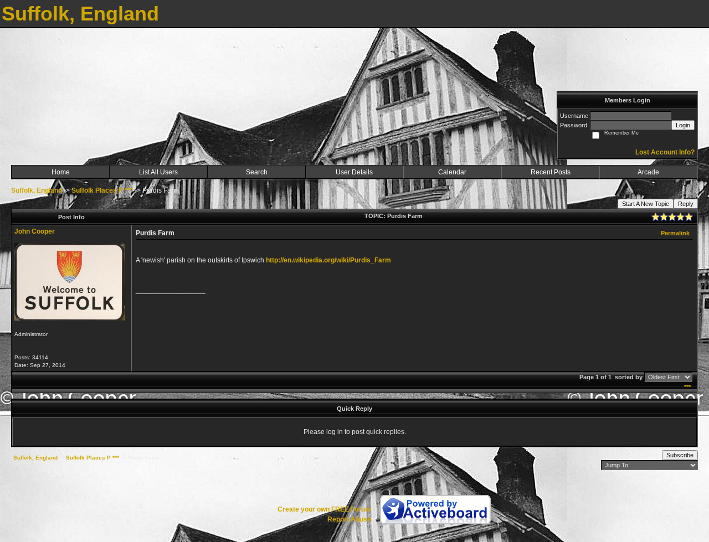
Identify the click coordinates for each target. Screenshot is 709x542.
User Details (354, 172)
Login (683, 125)
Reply (685, 203)
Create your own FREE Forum (324, 509)
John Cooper (34, 231)
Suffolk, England (36, 190)
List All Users (158, 172)
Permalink (675, 233)
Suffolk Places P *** (102, 190)
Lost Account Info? (665, 152)
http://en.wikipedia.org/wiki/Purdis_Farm (328, 260)
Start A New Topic (645, 203)
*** (687, 387)
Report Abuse (349, 519)
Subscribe (679, 455)
